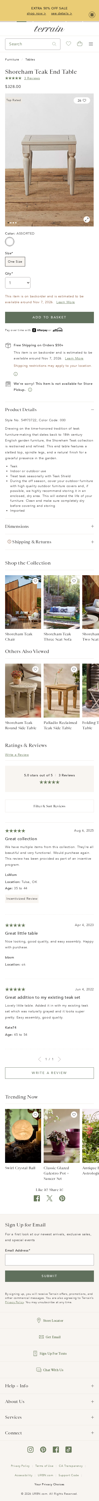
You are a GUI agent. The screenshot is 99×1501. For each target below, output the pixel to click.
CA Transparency (70, 1466)
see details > (61, 13)
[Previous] (39, 1059)
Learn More (65, 302)
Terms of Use (44, 1466)
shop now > (36, 13)
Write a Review (17, 755)
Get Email (53, 1337)
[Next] (59, 1059)
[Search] (54, 44)
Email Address (17, 1250)
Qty (8, 274)
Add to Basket (49, 317)
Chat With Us (53, 1370)
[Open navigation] (90, 44)
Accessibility (23, 1475)
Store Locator (53, 1320)
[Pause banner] (92, 15)
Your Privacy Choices (49, 1484)
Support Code (69, 1475)
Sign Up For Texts (53, 1353)
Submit (49, 1276)
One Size (15, 262)
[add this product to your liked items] (35, 581)
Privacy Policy (14, 1302)
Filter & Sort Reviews (49, 806)
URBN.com (45, 1475)
